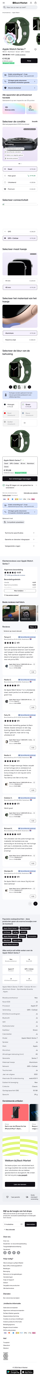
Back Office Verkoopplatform (12, 1266)
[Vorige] (10, 387)
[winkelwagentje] (35, 3)
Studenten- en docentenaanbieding (15, 1244)
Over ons (6, 1241)
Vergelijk (35, 121)
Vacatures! (6, 1249)
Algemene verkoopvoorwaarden (13, 1310)
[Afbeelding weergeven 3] (25, 387)
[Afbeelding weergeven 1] (19, 163)
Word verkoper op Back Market (13, 1263)
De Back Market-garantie (11, 1313)
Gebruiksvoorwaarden (10, 1308)
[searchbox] (22, 7)
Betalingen (6, 1268)
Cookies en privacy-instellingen (13, 1319)
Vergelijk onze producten (11, 1285)
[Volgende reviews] (35, 904)
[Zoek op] (4, 7)
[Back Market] (20, 3)
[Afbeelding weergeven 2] (20, 163)
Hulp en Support (8, 1280)
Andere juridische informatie (12, 1322)
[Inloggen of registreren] (31, 3)
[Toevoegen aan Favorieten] (35, 49)
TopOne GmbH (6, 495)
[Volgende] (29, 387)
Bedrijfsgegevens (9, 1324)
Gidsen (5, 1283)
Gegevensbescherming (11, 1316)
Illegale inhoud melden (10, 1327)
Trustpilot (6, 1342)
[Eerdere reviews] (30, 904)
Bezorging (6, 1271)
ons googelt (22, 1175)
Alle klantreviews (8, 1288)
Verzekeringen (8, 1277)
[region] (20, 109)
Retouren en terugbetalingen (12, 1274)
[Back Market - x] (18, 1252)
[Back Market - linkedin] (9, 1252)
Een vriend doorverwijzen (11, 1298)
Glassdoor (6, 1345)
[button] (9, 38)
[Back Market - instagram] (5, 1252)
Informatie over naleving (31, 493)
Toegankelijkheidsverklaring (12, 1246)
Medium (6, 1348)
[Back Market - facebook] (14, 1252)
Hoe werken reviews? (12, 595)
